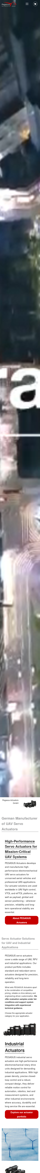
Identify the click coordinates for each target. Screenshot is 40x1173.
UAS (20, 881)
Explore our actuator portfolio (22, 1114)
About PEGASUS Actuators (22, 920)
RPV (35, 959)
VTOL (8, 893)
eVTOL (19, 893)
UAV (7, 874)
